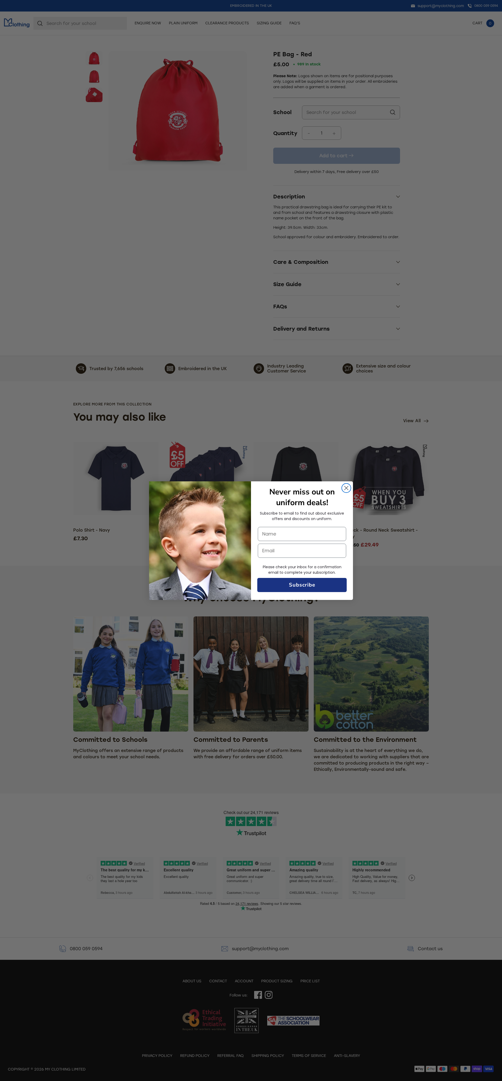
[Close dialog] (346, 488)
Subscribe (302, 584)
